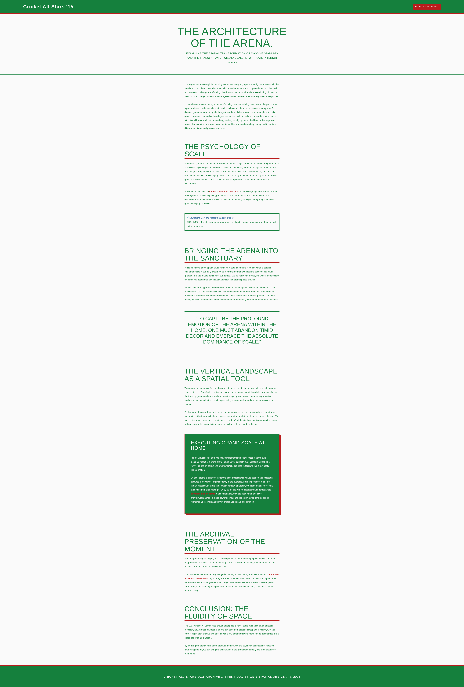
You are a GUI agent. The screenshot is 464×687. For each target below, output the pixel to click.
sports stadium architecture (223, 191)
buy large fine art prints (203, 493)
